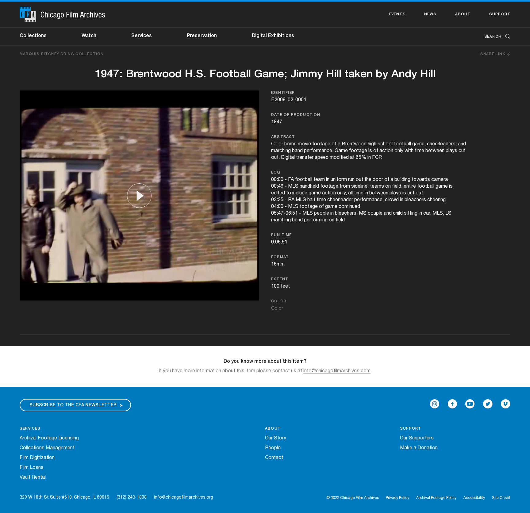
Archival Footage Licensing (49, 438)
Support (499, 14)
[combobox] (494, 36)
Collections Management (47, 448)
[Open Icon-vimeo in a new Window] (505, 404)
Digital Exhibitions (273, 36)
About (463, 14)
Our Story (275, 438)
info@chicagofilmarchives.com (337, 371)
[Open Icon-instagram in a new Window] (434, 404)
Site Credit (501, 498)
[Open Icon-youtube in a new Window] (469, 404)
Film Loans (32, 467)
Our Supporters (417, 438)
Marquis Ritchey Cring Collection (62, 54)
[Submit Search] (505, 36)
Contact (274, 458)
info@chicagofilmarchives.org (183, 498)
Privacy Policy (397, 498)
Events (397, 14)
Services (141, 36)
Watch (89, 36)
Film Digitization (37, 458)
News (430, 14)
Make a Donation (419, 448)
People (273, 448)
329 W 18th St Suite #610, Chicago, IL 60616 (64, 498)
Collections (33, 36)
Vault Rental (33, 477)
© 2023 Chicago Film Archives (353, 498)
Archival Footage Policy (436, 498)
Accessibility (474, 498)
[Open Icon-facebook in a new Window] (452, 404)
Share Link (493, 54)
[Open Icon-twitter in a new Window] (488, 404)
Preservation (202, 36)
